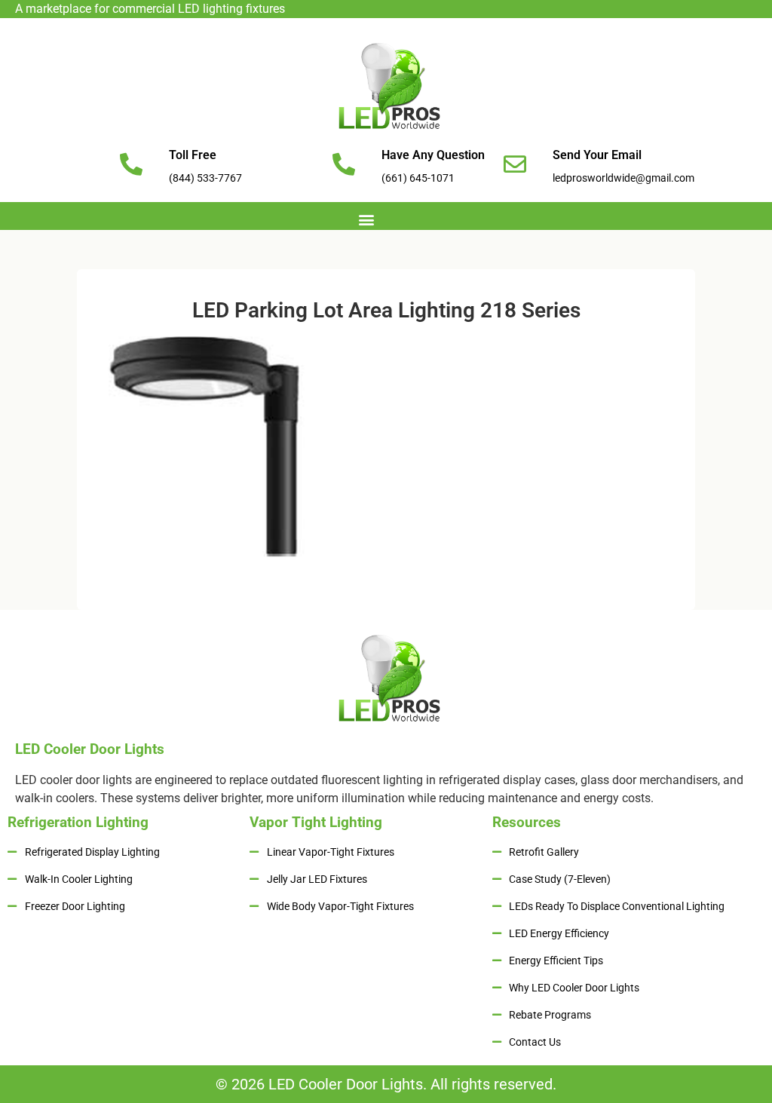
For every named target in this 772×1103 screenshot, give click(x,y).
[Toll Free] (131, 164)
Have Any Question (433, 155)
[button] (366, 219)
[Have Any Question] (343, 164)
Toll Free (192, 155)
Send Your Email (597, 155)
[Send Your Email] (515, 164)
